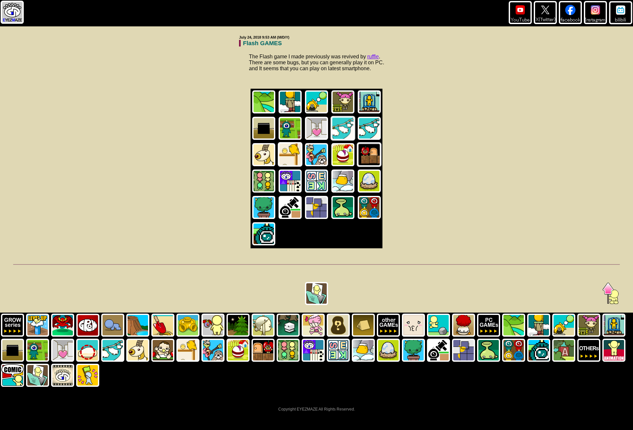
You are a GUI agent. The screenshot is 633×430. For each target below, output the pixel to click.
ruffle (373, 56)
